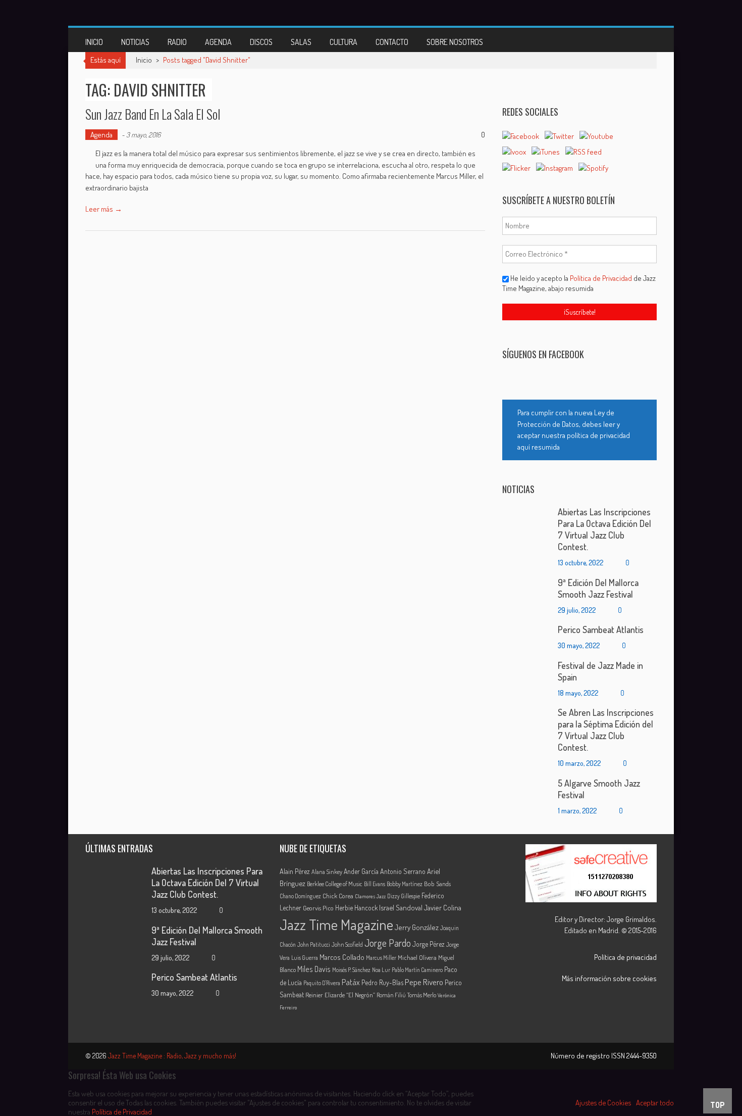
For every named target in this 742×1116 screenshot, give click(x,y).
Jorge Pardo (387, 943)
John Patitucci (313, 944)
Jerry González (417, 927)
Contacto (392, 42)
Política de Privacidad (601, 278)
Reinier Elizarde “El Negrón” (340, 995)
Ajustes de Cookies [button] (603, 1102)
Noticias (135, 42)
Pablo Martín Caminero (417, 970)
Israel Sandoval (400, 907)
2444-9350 (641, 1055)
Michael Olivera (417, 957)
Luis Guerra (304, 957)
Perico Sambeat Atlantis (601, 629)
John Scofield (347, 944)
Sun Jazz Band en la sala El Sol (153, 114)
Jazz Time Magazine (336, 924)
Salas (301, 42)
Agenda (218, 42)
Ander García (361, 871)
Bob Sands (437, 884)
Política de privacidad (625, 957)
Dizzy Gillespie (403, 896)
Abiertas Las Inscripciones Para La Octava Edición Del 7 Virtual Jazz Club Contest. (604, 529)
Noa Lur (381, 970)
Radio (177, 42)
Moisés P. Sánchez (351, 970)
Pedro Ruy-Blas (382, 982)
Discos (261, 42)
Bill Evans (374, 884)
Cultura (343, 42)
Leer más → (103, 209)
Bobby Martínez (404, 884)
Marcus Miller (381, 957)
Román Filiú (391, 995)
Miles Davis (314, 969)
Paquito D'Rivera (321, 983)
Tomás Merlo (421, 995)
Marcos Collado (342, 957)
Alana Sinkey (326, 871)
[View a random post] (641, 39)
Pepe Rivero (424, 982)
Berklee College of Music (334, 884)
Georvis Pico (318, 908)
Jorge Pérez (428, 944)
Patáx (351, 982)
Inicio (94, 42)
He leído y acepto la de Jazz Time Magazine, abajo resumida (579, 283)
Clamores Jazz (370, 896)
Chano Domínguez (300, 896)
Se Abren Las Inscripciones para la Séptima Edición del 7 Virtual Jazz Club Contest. (606, 730)
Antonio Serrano (403, 871)
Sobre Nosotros (455, 42)
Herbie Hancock (356, 907)
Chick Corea (338, 896)
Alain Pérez (295, 871)
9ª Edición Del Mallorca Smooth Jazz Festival (598, 588)
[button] (579, 430)
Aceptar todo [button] (655, 1102)
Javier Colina (442, 907)
